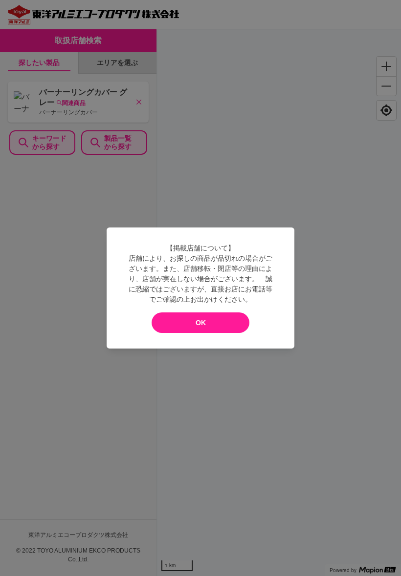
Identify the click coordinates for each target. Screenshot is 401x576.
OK (201, 323)
